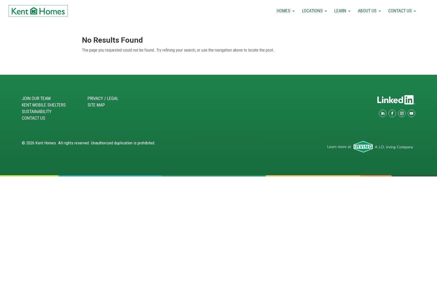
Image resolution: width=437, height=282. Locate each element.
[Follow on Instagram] (402, 113)
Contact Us (400, 11)
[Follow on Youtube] (411, 113)
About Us (367, 11)
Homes (283, 11)
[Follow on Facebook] (392, 113)
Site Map (96, 105)
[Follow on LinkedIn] (382, 113)
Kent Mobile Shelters (44, 105)
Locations (312, 11)
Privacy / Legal (103, 98)
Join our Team (36, 98)
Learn (340, 11)
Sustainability (37, 111)
